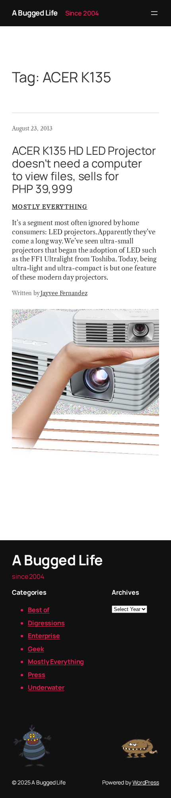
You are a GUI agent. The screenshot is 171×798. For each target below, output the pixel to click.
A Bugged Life (35, 13)
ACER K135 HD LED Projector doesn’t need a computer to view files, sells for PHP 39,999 (83, 169)
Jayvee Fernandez (64, 293)
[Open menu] (154, 13)
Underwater (46, 687)
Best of (38, 609)
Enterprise (44, 635)
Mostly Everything (49, 206)
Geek (36, 648)
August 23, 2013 (32, 128)
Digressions (46, 623)
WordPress (145, 782)
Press (36, 674)
